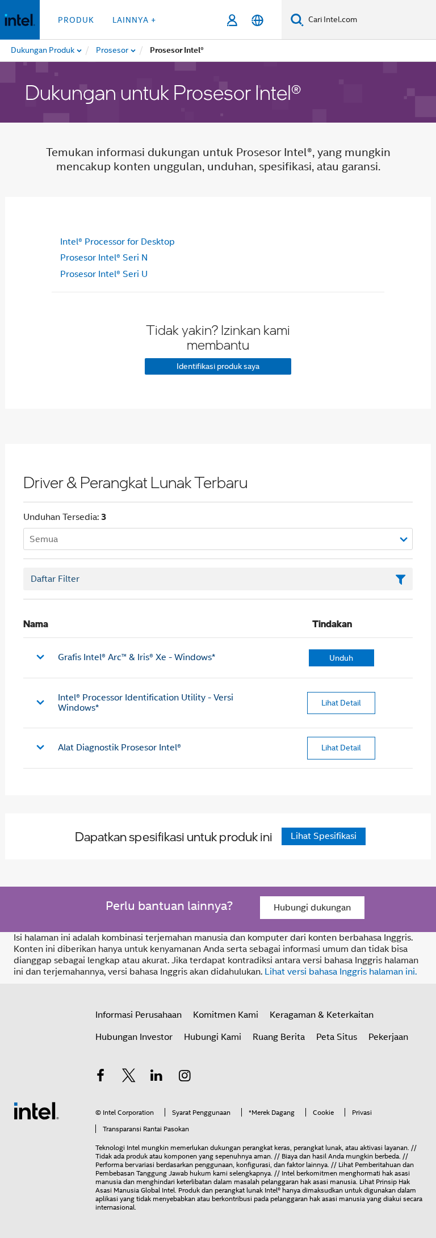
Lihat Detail (341, 703)
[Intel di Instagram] (185, 1077)
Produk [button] (76, 20)
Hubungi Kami (212, 1037)
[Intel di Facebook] (100, 1077)
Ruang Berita (279, 1037)
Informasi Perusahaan (138, 1015)
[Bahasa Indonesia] (257, 20)
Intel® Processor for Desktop (117, 241)
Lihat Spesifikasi (324, 836)
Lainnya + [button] (134, 20)
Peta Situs (336, 1037)
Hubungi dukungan (312, 907)
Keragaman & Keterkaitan (322, 1015)
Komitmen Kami (225, 1015)
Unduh (341, 658)
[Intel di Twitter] (129, 1077)
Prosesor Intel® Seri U (104, 274)
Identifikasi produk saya (218, 366)
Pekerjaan (388, 1037)
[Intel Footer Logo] (36, 1110)
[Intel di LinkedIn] (156, 1077)
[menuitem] (113, 50)
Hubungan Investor (134, 1037)
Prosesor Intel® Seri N (104, 257)
